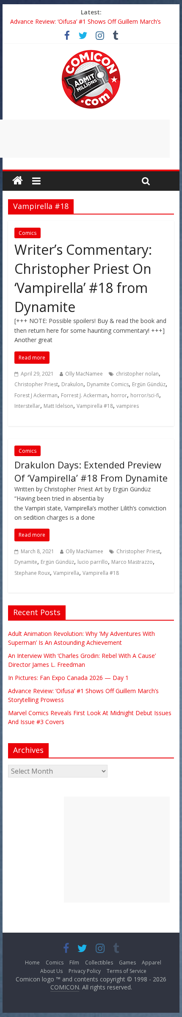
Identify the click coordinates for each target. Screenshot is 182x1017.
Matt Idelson (58, 406)
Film (74, 962)
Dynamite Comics (108, 384)
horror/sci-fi (144, 395)
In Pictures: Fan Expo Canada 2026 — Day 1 (68, 678)
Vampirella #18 (95, 406)
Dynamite (25, 562)
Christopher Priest (36, 384)
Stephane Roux (32, 573)
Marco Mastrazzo (132, 562)
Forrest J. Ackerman (84, 395)
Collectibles (99, 962)
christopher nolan (137, 373)
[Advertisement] (117, 850)
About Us (51, 971)
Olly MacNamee (84, 373)
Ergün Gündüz (148, 384)
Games (127, 962)
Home (32, 962)
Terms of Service (126, 971)
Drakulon (72, 384)
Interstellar (27, 406)
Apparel (151, 962)
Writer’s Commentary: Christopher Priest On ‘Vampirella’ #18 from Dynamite (83, 277)
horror (119, 395)
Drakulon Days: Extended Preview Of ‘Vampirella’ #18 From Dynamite (91, 471)
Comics (27, 233)
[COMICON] (91, 52)
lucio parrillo (92, 562)
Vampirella (66, 573)
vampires (127, 406)
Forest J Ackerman (36, 395)
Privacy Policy (85, 971)
